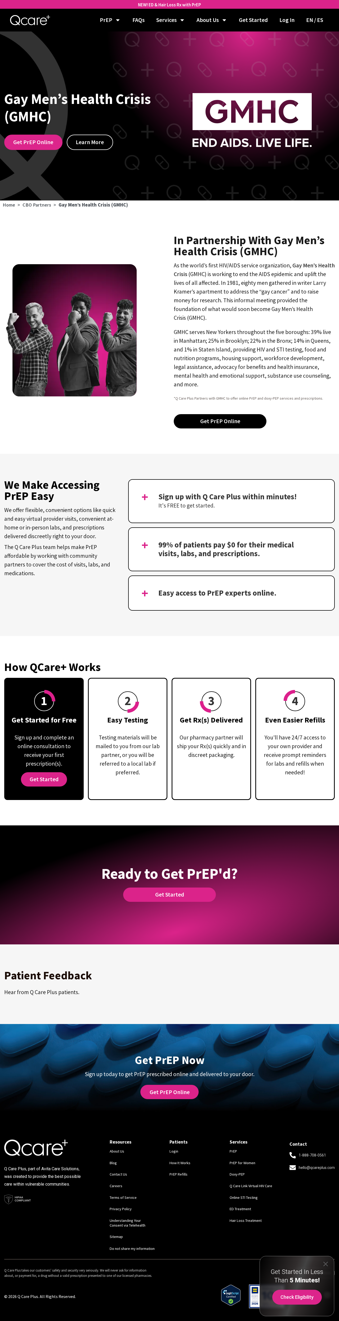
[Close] (325, 1263)
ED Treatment (240, 1208)
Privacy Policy (121, 1208)
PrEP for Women (242, 1162)
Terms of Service (123, 1197)
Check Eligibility (297, 1297)
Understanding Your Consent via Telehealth (127, 1223)
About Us (208, 20)
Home (9, 205)
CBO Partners (37, 205)
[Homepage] (30, 20)
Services (166, 20)
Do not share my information (132, 1248)
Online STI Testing (244, 1197)
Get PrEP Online (170, 1092)
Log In (287, 20)
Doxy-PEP (237, 1174)
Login (174, 1151)
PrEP (106, 20)
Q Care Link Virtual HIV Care (251, 1185)
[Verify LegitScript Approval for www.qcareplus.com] (230, 1303)
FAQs (138, 20)
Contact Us (118, 1174)
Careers (116, 1185)
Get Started (253, 20)
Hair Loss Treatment (246, 1220)
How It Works (180, 1162)
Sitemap (116, 1236)
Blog (113, 1162)
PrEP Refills (179, 1174)
